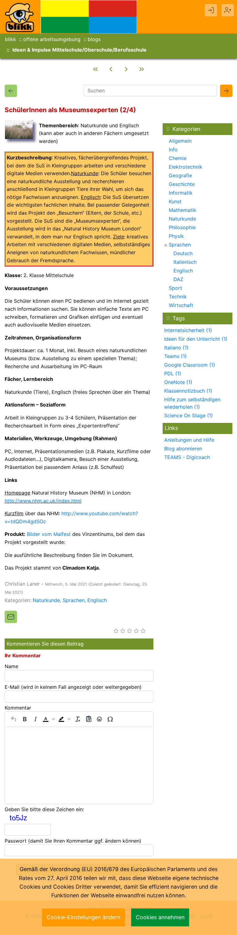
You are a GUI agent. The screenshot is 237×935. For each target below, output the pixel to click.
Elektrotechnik (185, 167)
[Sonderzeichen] (110, 719)
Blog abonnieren (183, 448)
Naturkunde (46, 600)
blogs (94, 39)
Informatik (181, 193)
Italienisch (185, 262)
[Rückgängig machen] (14, 719)
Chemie (177, 158)
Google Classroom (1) (189, 365)
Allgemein (180, 141)
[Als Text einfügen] (88, 719)
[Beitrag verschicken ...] (11, 617)
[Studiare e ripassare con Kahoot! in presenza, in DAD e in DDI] (126, 69)
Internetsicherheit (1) (188, 330)
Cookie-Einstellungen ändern (83, 917)
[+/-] (166, 245)
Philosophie (182, 227)
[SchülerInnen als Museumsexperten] (11, 91)
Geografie (180, 175)
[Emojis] (99, 719)
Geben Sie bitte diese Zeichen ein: (44, 809)
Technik (178, 296)
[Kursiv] (35, 719)
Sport (175, 288)
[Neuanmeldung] (228, 10)
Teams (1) (175, 356)
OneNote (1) (178, 382)
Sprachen (74, 600)
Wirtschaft (181, 305)
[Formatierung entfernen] (78, 719)
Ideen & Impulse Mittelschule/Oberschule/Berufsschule (79, 50)
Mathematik (182, 210)
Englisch (97, 600)
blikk (10, 39)
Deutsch (183, 253)
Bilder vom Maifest (49, 534)
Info (173, 149)
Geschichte (182, 184)
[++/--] (168, 129)
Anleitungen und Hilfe (189, 440)
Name (11, 666)
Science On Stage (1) (188, 415)
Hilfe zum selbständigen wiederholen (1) (192, 403)
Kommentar (18, 708)
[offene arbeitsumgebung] (88, 16)
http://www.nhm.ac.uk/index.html (43, 501)
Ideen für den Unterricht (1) (195, 339)
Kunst (175, 201)
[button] (48, 719)
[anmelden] (211, 10)
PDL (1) (172, 373)
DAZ (178, 279)
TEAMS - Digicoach (187, 457)
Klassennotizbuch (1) (188, 391)
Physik (176, 236)
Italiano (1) (176, 347)
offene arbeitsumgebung (52, 39)
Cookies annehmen (160, 917)
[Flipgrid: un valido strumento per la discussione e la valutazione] (141, 69)
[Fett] (24, 719)
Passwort (73, 841)
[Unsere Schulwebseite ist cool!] (95, 69)
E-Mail (73, 687)
